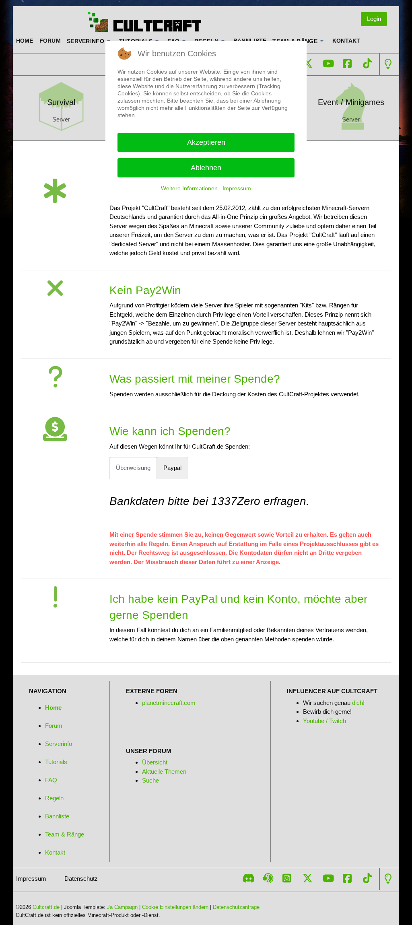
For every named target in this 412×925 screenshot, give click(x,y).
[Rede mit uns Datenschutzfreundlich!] (268, 878)
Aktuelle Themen (164, 771)
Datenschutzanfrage (236, 907)
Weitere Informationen (189, 188)
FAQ (51, 780)
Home (53, 707)
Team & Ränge (64, 834)
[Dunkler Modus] (388, 64)
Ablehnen (206, 168)
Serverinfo (58, 743)
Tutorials (56, 761)
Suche (150, 780)
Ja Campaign (122, 907)
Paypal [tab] (172, 467)
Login (374, 18)
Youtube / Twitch (324, 720)
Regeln (54, 798)
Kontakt (55, 852)
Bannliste (57, 816)
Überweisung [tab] (133, 467)
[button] (90, 41)
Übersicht (154, 762)
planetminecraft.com (169, 702)
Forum (53, 725)
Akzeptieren (206, 142)
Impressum (236, 188)
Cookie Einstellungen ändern (175, 907)
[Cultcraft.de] (137, 22)
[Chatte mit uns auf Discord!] (248, 878)
